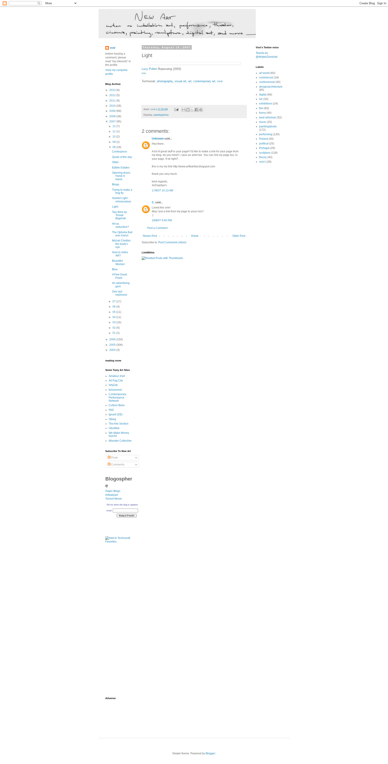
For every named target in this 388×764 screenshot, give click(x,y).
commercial (266, 77)
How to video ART (120, 254)
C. (153, 202)
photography (165, 81)
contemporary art (204, 81)
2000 (112, 350)
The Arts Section (118, 423)
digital (263, 94)
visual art (180, 81)
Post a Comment (157, 228)
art (190, 81)
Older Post (238, 235)
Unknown (158, 138)
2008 (112, 116)
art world (264, 73)
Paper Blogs (112, 491)
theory (263, 157)
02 (114, 327)
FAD (111, 410)
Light (115, 206)
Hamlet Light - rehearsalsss (121, 200)
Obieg (112, 419)
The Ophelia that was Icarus (122, 234)
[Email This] (183, 109)
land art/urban (267, 117)
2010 (112, 105)
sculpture (264, 152)
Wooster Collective (120, 440)
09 (114, 142)
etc (261, 99)
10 (114, 136)
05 (114, 312)
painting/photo (161, 114)
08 (114, 147)
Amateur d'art (117, 376)
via (143, 73)
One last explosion (119, 293)
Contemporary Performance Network (117, 397)
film (261, 108)
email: (109, 510)
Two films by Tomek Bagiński (119, 215)
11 (114, 131)
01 (114, 332)
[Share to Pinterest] (200, 109)
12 (114, 126)
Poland (263, 138)
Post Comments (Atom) (172, 242)
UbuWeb (114, 428)
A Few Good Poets (119, 276)
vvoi (220, 81)
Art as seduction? (120, 225)
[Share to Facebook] (196, 109)
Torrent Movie (113, 498)
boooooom (115, 389)
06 (114, 306)
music (262, 122)
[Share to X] (192, 109)
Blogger (210, 753)
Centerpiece (119, 151)
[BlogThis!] (188, 109)
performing (265, 134)
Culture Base (117, 405)
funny (262, 112)
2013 (112, 90)
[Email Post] (176, 109)
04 (114, 317)
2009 (112, 111)
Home (194, 235)
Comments (117, 464)
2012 (112, 95)
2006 (112, 339)
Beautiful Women (118, 262)
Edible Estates (121, 167)
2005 (112, 344)
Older (115, 162)
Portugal (264, 148)
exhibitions (265, 103)
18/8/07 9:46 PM (162, 220)
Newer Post (150, 235)
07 (114, 301)
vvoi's (262, 161)
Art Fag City (116, 380)
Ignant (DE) (116, 414)
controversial (267, 82)
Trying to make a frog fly (122, 191)
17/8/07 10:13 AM (162, 190)
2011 (112, 100)
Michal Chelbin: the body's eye (121, 244)
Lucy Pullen (150, 69)
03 (114, 322)
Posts (114, 457)
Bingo (115, 184)
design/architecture (270, 86)
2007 (112, 121)
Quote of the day (122, 157)
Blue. (115, 269)
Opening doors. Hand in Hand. (121, 176)
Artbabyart (111, 494)
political (264, 143)
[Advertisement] (118, 621)
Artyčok (113, 385)
